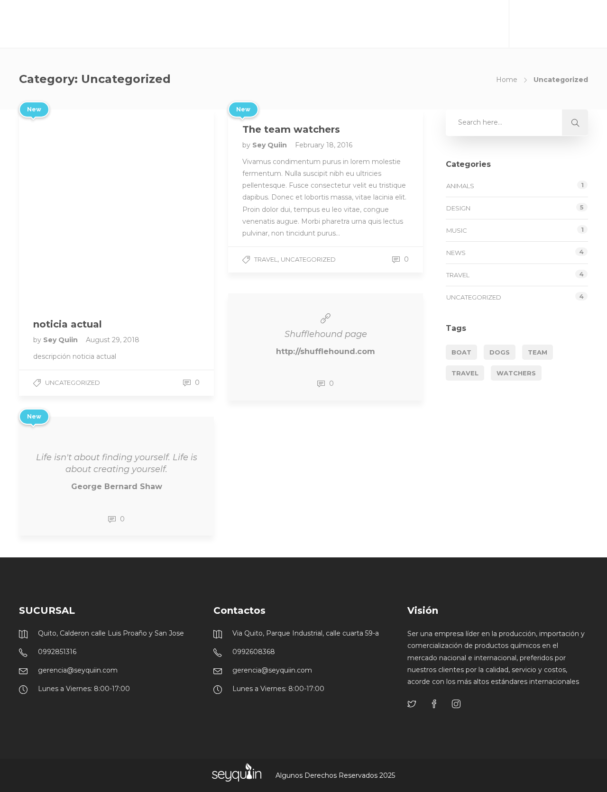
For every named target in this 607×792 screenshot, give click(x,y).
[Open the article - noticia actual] (68, 206)
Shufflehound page (326, 334)
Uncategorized (72, 382)
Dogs (499, 352)
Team (537, 352)
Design (458, 208)
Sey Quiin (61, 340)
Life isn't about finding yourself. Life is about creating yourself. (116, 463)
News (456, 252)
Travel (265, 259)
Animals (460, 186)
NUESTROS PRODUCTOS (372, 23)
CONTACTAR (468, 23)
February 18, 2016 (323, 145)
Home (506, 79)
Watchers (516, 373)
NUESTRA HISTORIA (282, 23)
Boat (461, 352)
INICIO (224, 23)
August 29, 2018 (112, 340)
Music (456, 230)
